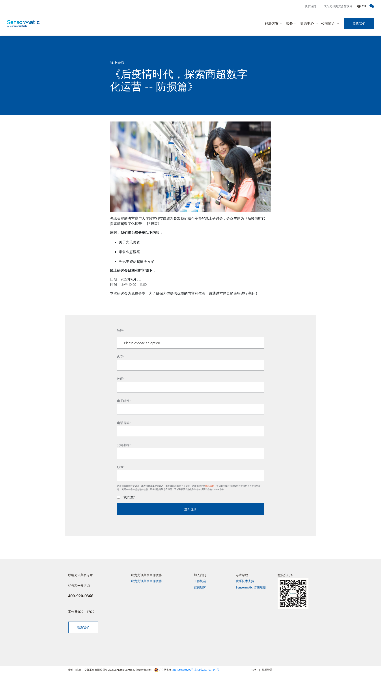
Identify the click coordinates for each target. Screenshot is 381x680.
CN (364, 6)
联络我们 (359, 23)
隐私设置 (267, 669)
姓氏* (121, 379)
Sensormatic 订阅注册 (251, 587)
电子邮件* (124, 401)
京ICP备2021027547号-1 (208, 669)
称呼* (121, 331)
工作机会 (200, 581)
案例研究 (200, 587)
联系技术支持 (245, 581)
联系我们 (310, 6)
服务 (289, 23)
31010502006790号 (183, 669)
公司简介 (328, 23)
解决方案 (272, 23)
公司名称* (124, 445)
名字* (121, 357)
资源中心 (307, 23)
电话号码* (124, 423)
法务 (254, 669)
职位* (121, 467)
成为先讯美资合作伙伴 (338, 6)
